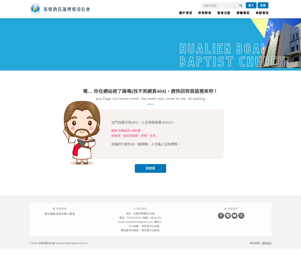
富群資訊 (267, 243)
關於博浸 (185, 13)
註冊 (263, 5)
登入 (251, 5)
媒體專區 (243, 13)
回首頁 (150, 168)
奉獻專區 (262, 13)
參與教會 (204, 13)
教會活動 (224, 13)
